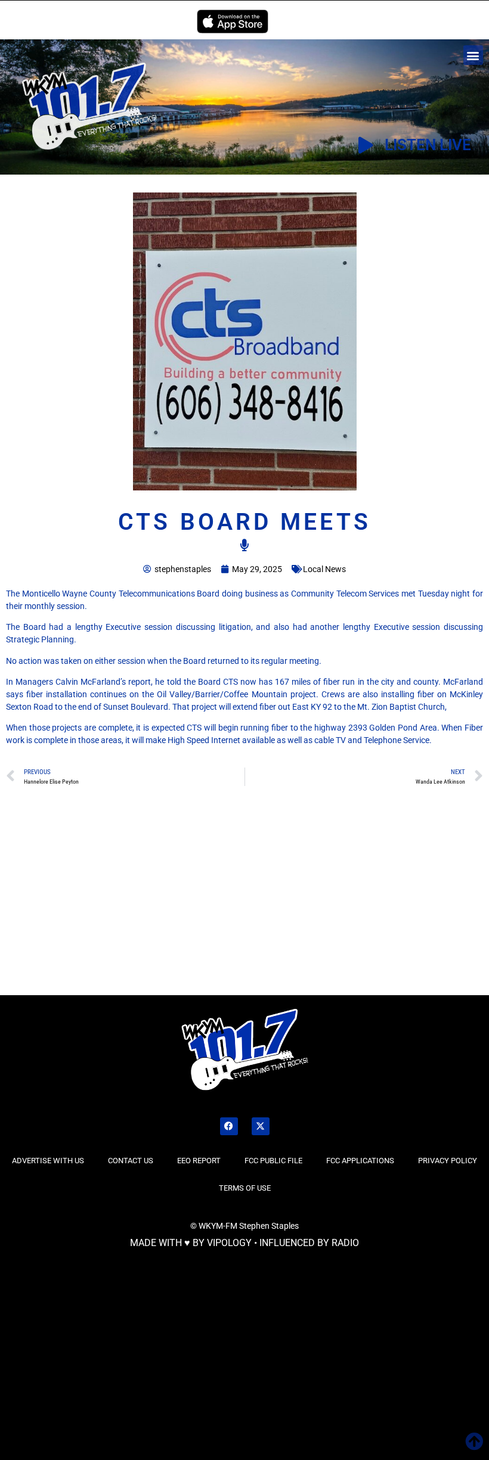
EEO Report (199, 1160)
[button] (473, 55)
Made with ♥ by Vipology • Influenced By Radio (244, 1242)
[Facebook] (229, 1126)
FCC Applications (360, 1160)
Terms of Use (245, 1187)
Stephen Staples (269, 1226)
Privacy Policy (447, 1160)
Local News (324, 569)
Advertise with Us (48, 1160)
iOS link (232, 21)
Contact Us (130, 1160)
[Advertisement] (101, 905)
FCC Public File (273, 1160)
